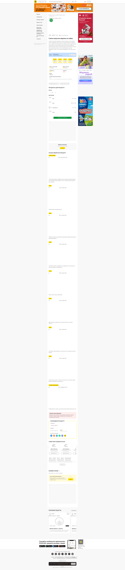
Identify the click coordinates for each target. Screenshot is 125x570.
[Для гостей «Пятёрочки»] (45, 28)
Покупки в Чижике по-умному (40, 33)
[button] (48, 447)
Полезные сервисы (40, 19)
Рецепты (38, 14)
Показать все (62, 464)
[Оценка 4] (55, 430)
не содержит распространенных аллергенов (65, 461)
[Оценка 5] (57, 430)
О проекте (39, 38)
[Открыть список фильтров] (72, 1)
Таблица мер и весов (64, 83)
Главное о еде (39, 22)
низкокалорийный (68, 458)
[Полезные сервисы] (45, 19)
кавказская (51, 74)
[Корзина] (85, 1)
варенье (62, 458)
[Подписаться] (68, 514)
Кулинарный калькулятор (53, 83)
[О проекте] (45, 38)
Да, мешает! (62, 148)
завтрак (50, 458)
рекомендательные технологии (63, 563)
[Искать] (75, 2)
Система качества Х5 (40, 36)
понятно (73, 563)
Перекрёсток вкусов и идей (39, 31)
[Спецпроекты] (45, 17)
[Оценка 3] (54, 430)
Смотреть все (73, 510)
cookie (70, 563)
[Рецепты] (45, 14)
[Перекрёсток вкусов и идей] (45, 30)
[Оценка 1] (51, 430)
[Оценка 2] (52, 430)
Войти (70, 479)
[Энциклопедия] (45, 25)
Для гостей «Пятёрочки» (39, 28)
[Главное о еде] (45, 22)
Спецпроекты (39, 16)
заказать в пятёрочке (63, 117)
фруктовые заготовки (52, 461)
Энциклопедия (39, 25)
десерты (54, 458)
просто (58, 458)
